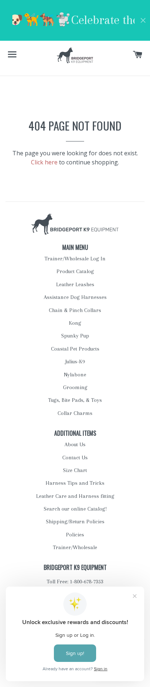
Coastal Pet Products (75, 349)
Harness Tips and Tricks (75, 483)
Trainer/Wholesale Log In (75, 258)
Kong (75, 323)
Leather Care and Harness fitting (75, 496)
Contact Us (75, 457)
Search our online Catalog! (75, 509)
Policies (75, 534)
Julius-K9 (75, 361)
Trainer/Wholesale (75, 547)
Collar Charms (75, 413)
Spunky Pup (75, 335)
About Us (75, 444)
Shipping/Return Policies (75, 521)
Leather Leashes (75, 284)
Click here (44, 162)
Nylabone (75, 374)
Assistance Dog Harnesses (75, 297)
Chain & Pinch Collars (75, 310)
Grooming (75, 387)
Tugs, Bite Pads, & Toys (75, 400)
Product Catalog (75, 271)
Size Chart (75, 470)
